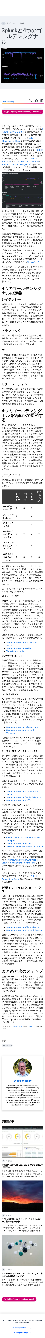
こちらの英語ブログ (16, 1027)
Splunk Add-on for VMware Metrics (23, 927)
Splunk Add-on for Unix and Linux (22, 727)
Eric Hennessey (8, 102)
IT (3, 23)
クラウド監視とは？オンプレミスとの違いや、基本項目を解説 (21, 1220)
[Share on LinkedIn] (41, 100)
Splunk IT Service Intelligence (16, 164)
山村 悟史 (31, 1027)
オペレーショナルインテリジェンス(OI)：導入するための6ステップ (22, 1274)
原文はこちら (33, 262)
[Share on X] (30, 100)
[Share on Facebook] (36, 100)
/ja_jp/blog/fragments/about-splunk (19, 1299)
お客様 (40, 150)
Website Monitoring (15, 651)
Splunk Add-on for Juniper (19, 843)
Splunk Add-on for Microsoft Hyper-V (24, 930)
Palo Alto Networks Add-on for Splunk (24, 846)
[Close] (41, 1317)
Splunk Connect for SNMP (22, 863)
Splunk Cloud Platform (28, 161)
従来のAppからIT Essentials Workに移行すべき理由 (22, 1166)
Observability (7, 1045)
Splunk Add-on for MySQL (19, 800)
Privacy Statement (21, 1328)
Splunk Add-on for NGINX (18, 648)
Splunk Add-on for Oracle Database (23, 797)
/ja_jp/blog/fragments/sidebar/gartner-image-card (23, 112)
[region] (22, 1325)
